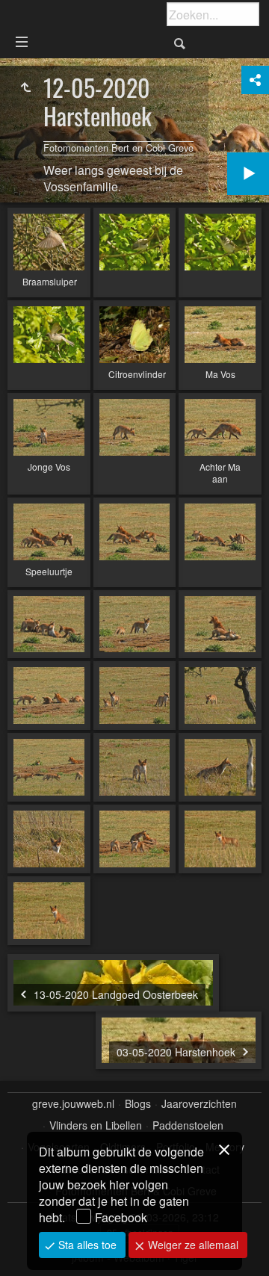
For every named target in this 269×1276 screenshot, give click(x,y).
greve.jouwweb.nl (73, 1104)
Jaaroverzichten (199, 1104)
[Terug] (25, 87)
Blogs (138, 1104)
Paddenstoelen (187, 1125)
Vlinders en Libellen (95, 1125)
